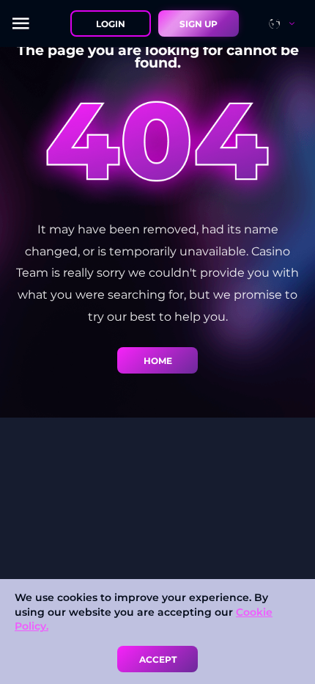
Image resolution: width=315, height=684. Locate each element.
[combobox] (288, 23)
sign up (198, 23)
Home (158, 360)
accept (158, 659)
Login (110, 23)
